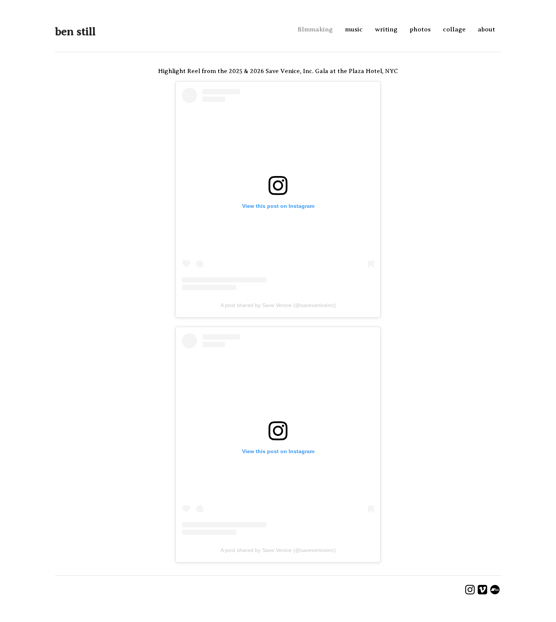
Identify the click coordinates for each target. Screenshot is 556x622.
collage (454, 29)
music (354, 29)
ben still (75, 31)
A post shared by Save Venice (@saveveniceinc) (278, 305)
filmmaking (315, 29)
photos (420, 29)
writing (386, 29)
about (486, 29)
